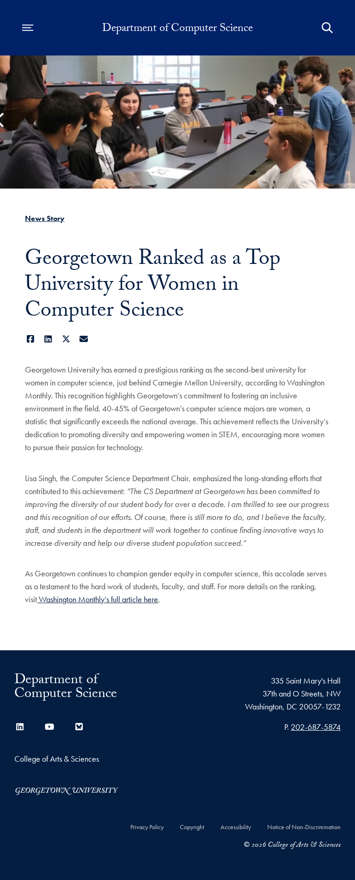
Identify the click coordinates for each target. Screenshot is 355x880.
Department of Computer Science (177, 29)
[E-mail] (84, 339)
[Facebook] (30, 339)
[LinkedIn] (48, 339)
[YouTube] (49, 726)
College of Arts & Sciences (56, 758)
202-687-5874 (316, 726)
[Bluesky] (79, 726)
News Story (44, 218)
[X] (66, 339)
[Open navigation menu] (27, 27)
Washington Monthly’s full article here (97, 599)
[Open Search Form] (327, 27)
